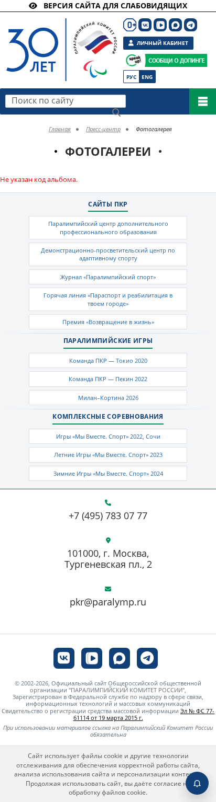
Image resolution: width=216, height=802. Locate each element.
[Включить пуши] (197, 783)
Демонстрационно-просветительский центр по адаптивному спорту (108, 254)
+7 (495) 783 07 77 (108, 516)
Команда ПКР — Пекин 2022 (108, 379)
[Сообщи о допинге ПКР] (176, 60)
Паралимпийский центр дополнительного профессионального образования (108, 227)
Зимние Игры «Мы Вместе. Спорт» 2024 (108, 473)
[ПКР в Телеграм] (190, 24)
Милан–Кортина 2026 (108, 398)
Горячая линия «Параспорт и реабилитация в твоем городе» (108, 299)
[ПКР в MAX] (175, 24)
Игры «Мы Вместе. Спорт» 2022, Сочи (108, 436)
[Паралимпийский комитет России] (56, 41)
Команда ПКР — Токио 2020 (108, 360)
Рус (131, 77)
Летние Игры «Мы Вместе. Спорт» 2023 (108, 455)
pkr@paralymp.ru (108, 602)
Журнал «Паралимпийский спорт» (108, 277)
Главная (60, 129)
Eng (147, 77)
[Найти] (116, 112)
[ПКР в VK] (145, 24)
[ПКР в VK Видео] (160, 24)
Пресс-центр (103, 129)
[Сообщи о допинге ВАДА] (133, 60)
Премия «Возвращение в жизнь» (108, 322)
